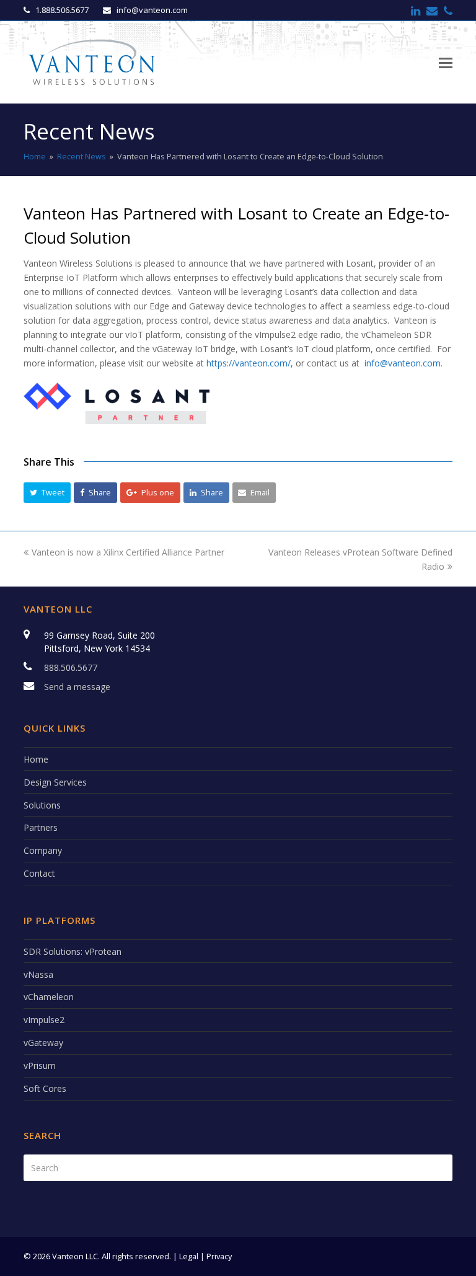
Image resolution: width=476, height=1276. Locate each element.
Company (43, 850)
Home (35, 156)
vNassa (38, 974)
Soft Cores (45, 1088)
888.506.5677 (70, 667)
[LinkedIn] (415, 10)
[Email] (432, 10)
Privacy (219, 1256)
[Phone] (448, 10)
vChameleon (49, 997)
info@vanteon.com (402, 363)
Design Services (55, 782)
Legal (188, 1256)
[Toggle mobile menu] (445, 62)
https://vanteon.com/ (248, 363)
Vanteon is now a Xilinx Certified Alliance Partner (128, 552)
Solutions (42, 805)
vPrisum (40, 1065)
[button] (47, 492)
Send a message (77, 687)
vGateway (43, 1042)
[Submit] (440, 1167)
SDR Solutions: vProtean (72, 951)
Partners (41, 827)
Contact (39, 873)
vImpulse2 (44, 1020)
